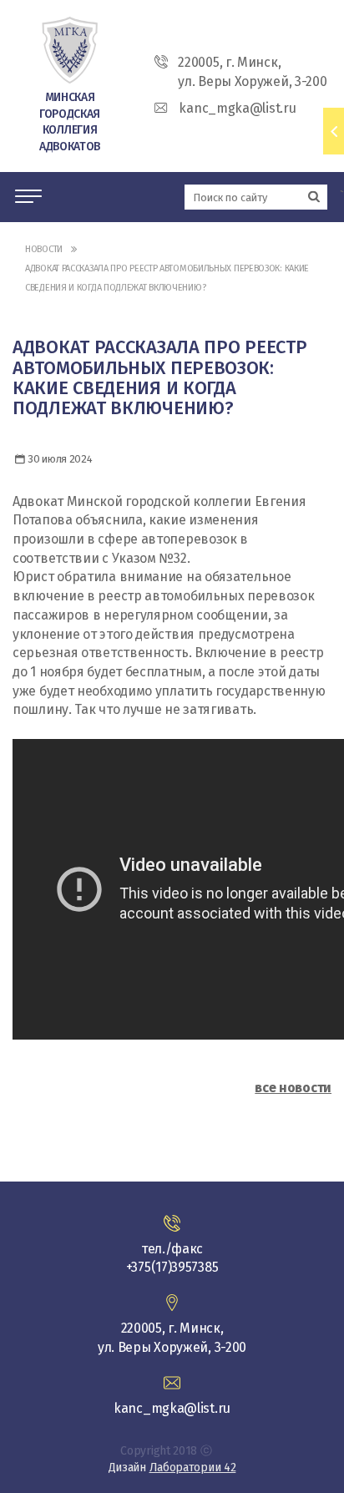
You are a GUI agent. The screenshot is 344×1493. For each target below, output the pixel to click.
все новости (293, 1088)
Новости (44, 249)
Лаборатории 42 (192, 1467)
